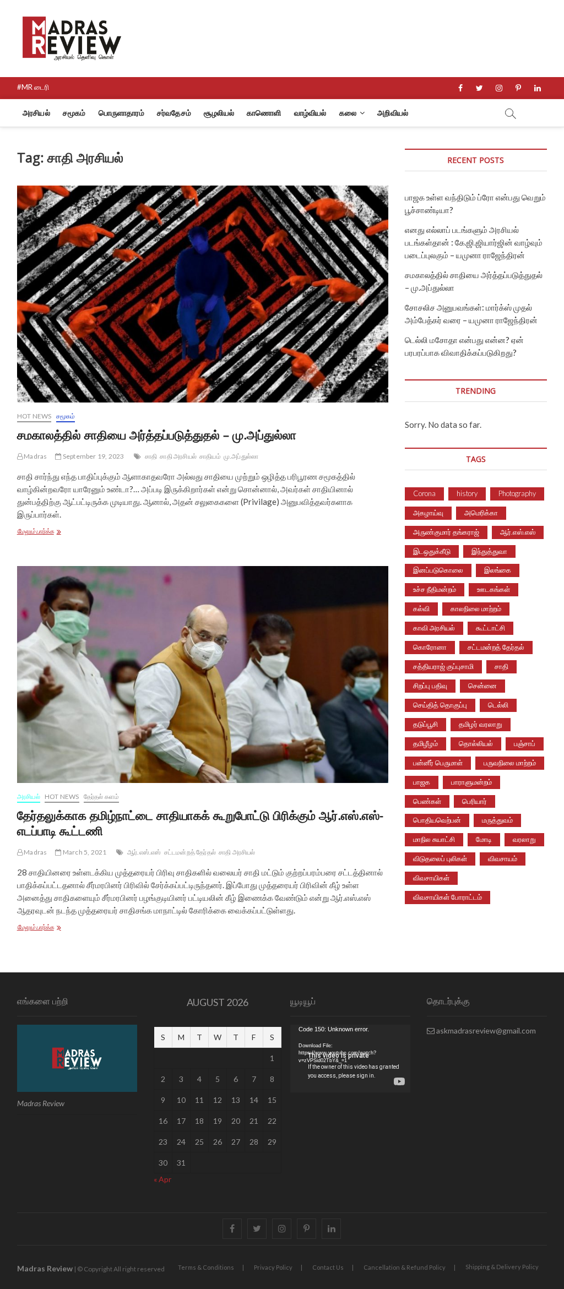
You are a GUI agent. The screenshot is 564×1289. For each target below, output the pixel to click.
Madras (35, 456)
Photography (517, 493)
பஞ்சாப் (524, 743)
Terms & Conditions (206, 1267)
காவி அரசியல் (434, 627)
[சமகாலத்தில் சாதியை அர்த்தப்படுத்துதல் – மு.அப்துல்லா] (202, 294)
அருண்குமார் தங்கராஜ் (446, 531)
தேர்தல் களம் (102, 796)
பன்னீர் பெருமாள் (438, 762)
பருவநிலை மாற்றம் (510, 762)
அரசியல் (36, 112)
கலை (347, 112)
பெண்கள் (427, 801)
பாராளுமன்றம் (471, 781)
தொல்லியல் (476, 743)
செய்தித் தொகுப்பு (440, 704)
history (467, 493)
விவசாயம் (502, 858)
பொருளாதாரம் (121, 112)
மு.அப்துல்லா (241, 456)
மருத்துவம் (497, 819)
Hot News (34, 416)
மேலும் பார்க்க (59, 532)
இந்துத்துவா (489, 551)
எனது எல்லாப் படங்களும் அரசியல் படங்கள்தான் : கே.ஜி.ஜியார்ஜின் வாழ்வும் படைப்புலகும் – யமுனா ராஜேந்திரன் (474, 242)
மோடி (484, 839)
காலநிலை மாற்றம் (476, 608)
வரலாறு (524, 839)
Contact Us (328, 1267)
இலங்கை (497, 569)
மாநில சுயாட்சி (434, 839)
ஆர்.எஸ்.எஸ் (144, 852)
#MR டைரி (33, 87)
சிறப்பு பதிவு (430, 685)
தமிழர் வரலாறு (480, 724)
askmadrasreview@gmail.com (485, 1030)
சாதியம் (210, 456)
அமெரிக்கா (481, 512)
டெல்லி (498, 704)
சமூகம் (74, 112)
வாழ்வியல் (310, 112)
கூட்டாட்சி (490, 627)
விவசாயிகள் (431, 877)
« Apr (162, 1179)
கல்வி (421, 608)
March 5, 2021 (84, 852)
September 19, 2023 (93, 456)
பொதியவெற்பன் (437, 819)
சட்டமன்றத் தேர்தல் (190, 852)
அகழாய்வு (428, 512)
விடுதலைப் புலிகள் (440, 858)
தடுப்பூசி (425, 724)
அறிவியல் (392, 112)
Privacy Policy (273, 1267)
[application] (350, 1058)
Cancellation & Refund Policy (405, 1267)
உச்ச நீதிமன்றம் (434, 589)
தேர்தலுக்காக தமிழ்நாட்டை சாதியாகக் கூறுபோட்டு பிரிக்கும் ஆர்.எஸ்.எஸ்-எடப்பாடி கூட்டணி (200, 823)
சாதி (151, 456)
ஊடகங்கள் (493, 589)
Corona (424, 493)
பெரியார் (474, 801)
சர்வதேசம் (174, 112)
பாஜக (421, 781)
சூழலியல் (219, 112)
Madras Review (45, 1268)
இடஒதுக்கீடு (432, 551)
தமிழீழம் (425, 743)
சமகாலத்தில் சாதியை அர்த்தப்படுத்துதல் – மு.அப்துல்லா (156, 434)
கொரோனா (430, 647)
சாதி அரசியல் (178, 456)
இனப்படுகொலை (438, 569)
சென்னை (482, 685)
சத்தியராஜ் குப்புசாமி (443, 666)
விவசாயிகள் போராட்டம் (447, 897)
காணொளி (264, 112)
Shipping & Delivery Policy (502, 1266)
